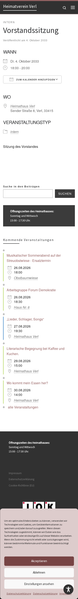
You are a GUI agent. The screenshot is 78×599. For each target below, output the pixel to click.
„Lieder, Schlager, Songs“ (25, 319)
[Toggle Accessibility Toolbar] (68, 589)
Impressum (15, 473)
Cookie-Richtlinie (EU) (21, 485)
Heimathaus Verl (22, 106)
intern (14, 131)
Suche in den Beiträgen (21, 186)
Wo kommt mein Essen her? (27, 382)
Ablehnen (39, 572)
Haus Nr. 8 (22, 307)
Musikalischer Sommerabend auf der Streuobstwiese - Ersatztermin (34, 258)
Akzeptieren (39, 561)
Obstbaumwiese (26, 277)
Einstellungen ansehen (39, 584)
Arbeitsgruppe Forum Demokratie (31, 290)
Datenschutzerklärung (19, 593)
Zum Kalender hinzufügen (35, 79)
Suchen (65, 193)
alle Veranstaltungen (23, 407)
